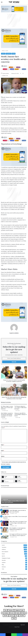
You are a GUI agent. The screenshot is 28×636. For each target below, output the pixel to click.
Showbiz (4, 560)
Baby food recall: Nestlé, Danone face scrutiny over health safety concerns (13, 101)
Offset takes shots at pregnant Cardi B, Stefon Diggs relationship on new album (18, 523)
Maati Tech (17, 626)
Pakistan (4, 549)
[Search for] (26, 2)
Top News (8, 53)
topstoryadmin (6, 73)
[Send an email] (9, 73)
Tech (3, 569)
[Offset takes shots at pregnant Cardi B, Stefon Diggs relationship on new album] (4, 523)
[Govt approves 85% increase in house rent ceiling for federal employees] (4, 535)
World (13, 53)
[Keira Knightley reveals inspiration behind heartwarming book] (4, 529)
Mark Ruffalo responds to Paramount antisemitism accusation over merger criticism (7, 415)
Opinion (3, 562)
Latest (6, 50)
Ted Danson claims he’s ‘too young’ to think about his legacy (21, 407)
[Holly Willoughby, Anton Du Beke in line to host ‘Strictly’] (4, 512)
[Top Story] (14, 2)
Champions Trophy (6, 558)
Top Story (23, 624)
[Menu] (1, 2)
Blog (3, 564)
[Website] (14, 335)
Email (2, 450)
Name (2, 444)
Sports (3, 556)
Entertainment (5, 551)
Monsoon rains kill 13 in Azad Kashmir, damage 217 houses (21, 414)
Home (3, 50)
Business (4, 566)
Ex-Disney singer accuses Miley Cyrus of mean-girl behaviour (7, 407)
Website (2, 456)
